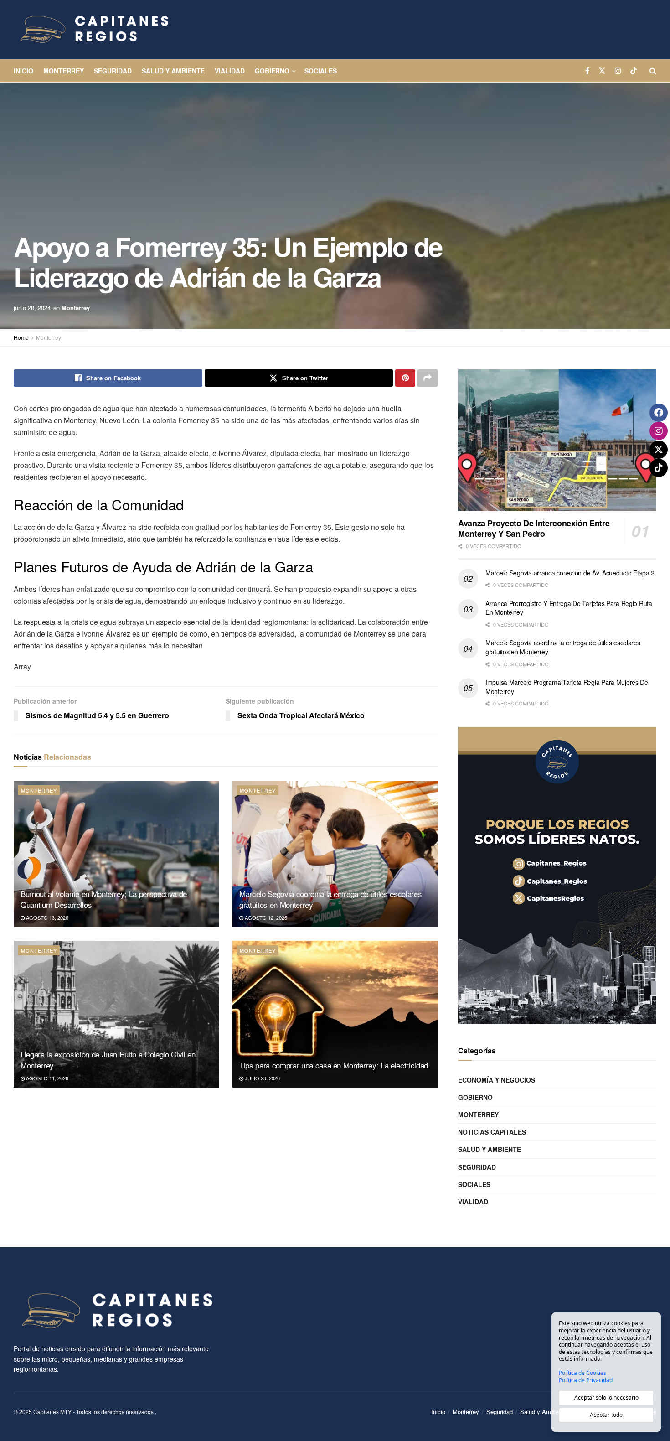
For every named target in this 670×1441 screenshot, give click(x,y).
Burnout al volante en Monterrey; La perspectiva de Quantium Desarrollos (104, 899)
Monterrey (63, 70)
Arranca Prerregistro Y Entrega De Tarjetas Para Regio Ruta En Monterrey (568, 608)
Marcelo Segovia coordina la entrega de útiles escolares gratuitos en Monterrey (330, 899)
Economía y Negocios (496, 1079)
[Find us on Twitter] (602, 70)
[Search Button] (652, 70)
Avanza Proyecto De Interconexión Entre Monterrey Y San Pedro (533, 528)
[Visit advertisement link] (557, 875)
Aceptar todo (606, 1415)
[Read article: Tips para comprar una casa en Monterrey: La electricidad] (335, 1014)
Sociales (320, 70)
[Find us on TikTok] (633, 70)
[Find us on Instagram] (618, 70)
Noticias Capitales (492, 1131)
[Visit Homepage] (93, 30)
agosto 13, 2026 (46, 917)
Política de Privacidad (586, 1380)
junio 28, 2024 (32, 307)
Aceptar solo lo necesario (606, 1397)
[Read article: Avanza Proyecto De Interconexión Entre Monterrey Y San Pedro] (557, 440)
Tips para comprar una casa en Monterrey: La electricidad (333, 1065)
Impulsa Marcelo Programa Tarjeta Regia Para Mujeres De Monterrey (566, 687)
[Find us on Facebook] (587, 70)
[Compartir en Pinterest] (405, 378)
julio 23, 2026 (261, 1078)
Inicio (23, 70)
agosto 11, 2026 (46, 1078)
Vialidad (230, 70)
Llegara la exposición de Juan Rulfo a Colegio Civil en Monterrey (108, 1059)
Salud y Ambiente (173, 70)
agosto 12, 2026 (265, 917)
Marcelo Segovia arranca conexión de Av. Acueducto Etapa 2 (570, 572)
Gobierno (272, 70)
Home (21, 337)
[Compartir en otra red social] (427, 378)
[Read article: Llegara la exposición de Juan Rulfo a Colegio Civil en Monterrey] (116, 1014)
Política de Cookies (582, 1373)
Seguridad (113, 70)
